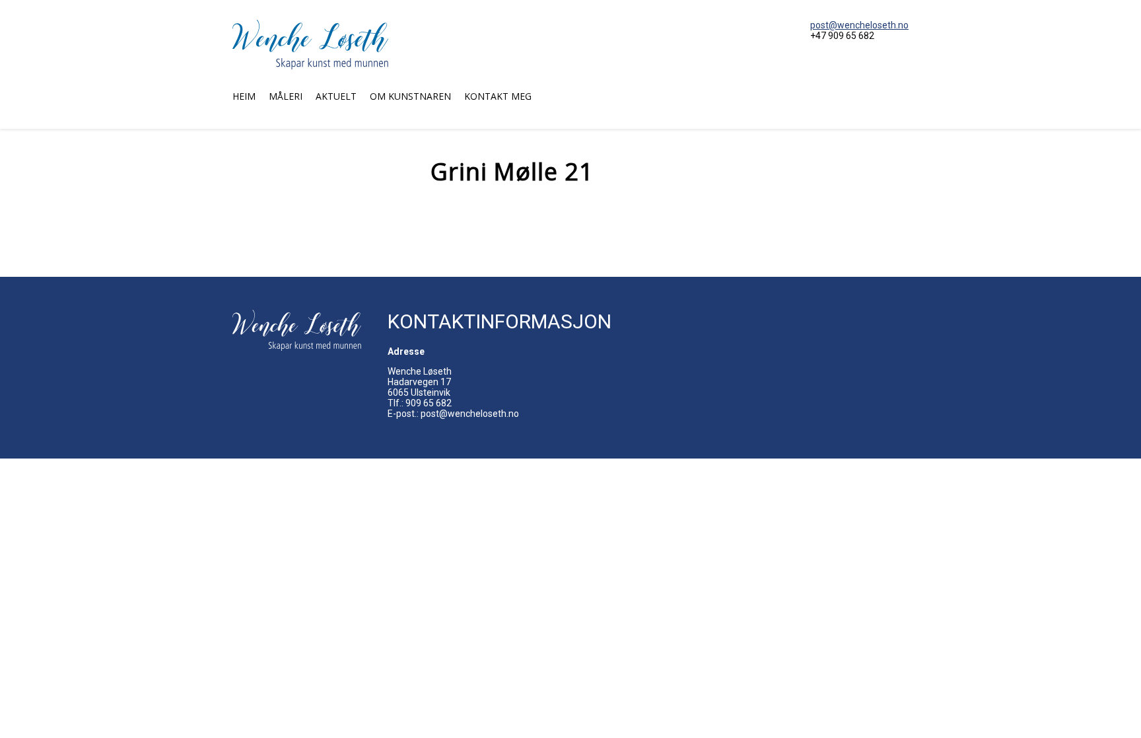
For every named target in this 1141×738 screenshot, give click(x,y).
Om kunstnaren (410, 96)
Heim (244, 96)
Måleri (285, 96)
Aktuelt (336, 96)
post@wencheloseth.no (859, 25)
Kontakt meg (498, 96)
